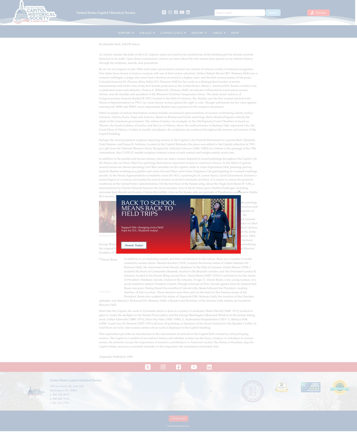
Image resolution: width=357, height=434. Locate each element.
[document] (178, 217)
